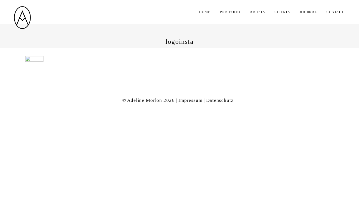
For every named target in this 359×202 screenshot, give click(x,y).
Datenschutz (219, 100)
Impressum (190, 100)
